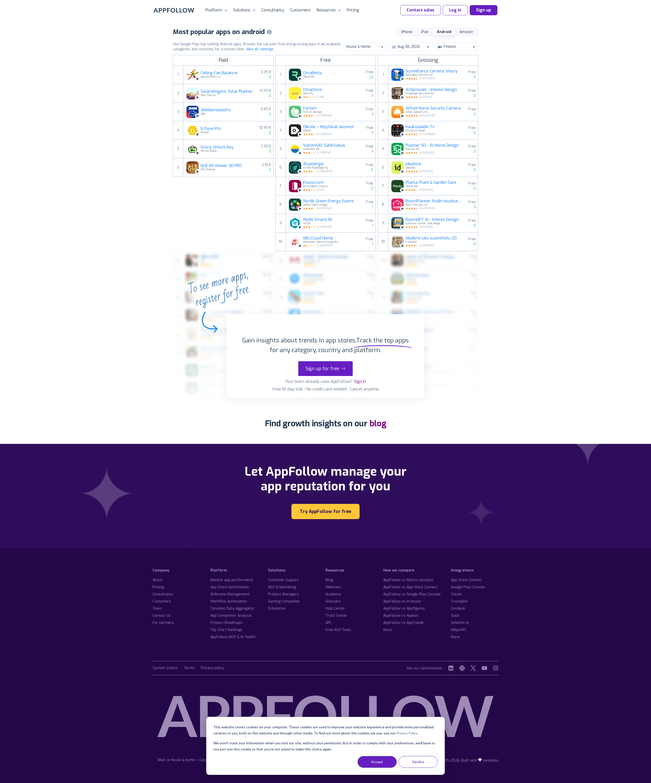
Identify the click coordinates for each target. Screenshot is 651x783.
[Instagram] (495, 668)
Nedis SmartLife (317, 219)
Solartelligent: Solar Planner (227, 91)
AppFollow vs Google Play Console (412, 594)
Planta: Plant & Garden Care (431, 182)
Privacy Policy (407, 733)
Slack (455, 615)
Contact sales (420, 10)
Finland (450, 46)
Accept (377, 762)
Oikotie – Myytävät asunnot (328, 127)
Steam (456, 594)
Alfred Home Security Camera (433, 108)
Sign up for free (322, 369)
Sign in (360, 381)
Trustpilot (459, 601)
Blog (329, 580)
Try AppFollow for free (325, 511)
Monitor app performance (231, 580)
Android (444, 31)
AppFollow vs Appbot (401, 615)
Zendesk (458, 608)
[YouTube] (484, 668)
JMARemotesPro (216, 110)
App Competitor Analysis (231, 615)
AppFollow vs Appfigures (404, 608)
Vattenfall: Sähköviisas (324, 145)
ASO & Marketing (282, 587)
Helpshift (458, 629)
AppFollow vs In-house (402, 601)
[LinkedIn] (451, 668)
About (157, 580)
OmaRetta (312, 73)
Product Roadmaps (226, 622)
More (387, 629)
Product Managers (283, 594)
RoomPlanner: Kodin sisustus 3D (434, 201)
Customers (300, 10)
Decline (418, 762)
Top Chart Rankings (226, 629)
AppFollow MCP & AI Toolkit (233, 637)
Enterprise (277, 608)
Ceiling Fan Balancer (219, 73)
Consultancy (272, 10)
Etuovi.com (313, 182)
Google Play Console (468, 587)
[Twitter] (473, 668)
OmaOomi (312, 89)
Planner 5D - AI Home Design (432, 145)
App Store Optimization (229, 587)
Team (157, 608)
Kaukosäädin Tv (420, 127)
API (328, 622)
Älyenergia (313, 164)
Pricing (353, 10)
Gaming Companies (284, 601)
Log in (455, 10)
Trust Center (336, 615)
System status (165, 668)
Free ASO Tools (338, 629)
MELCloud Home (318, 238)
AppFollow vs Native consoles (408, 580)
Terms (189, 668)
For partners (163, 622)
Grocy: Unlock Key (217, 147)
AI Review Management (229, 594)
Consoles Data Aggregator (232, 608)
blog (377, 423)
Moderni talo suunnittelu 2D (431, 238)
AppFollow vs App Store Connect (410, 587)
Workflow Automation (228, 601)
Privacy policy (212, 668)
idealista (413, 164)
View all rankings (260, 49)
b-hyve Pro (211, 128)
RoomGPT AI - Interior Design (432, 219)
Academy (333, 594)
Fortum (310, 108)
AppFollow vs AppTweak (403, 622)
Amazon (466, 31)
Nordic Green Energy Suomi (328, 201)
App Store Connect (466, 580)
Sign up (483, 10)
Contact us (162, 615)
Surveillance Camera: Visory (431, 71)
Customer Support (283, 580)
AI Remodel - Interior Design (431, 89)
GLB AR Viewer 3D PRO (221, 165)
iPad (424, 31)
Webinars (333, 587)
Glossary (333, 601)
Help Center (335, 608)
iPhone (406, 31)
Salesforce (460, 622)
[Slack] (462, 668)
